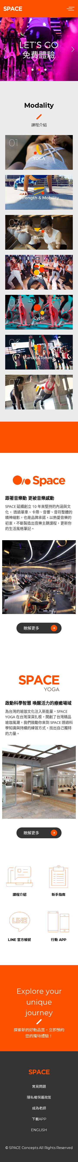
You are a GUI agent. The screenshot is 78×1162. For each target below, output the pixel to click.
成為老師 (39, 1108)
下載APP (39, 1119)
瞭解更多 (31, 628)
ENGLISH (39, 1130)
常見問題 (39, 1086)
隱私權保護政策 (39, 1097)
